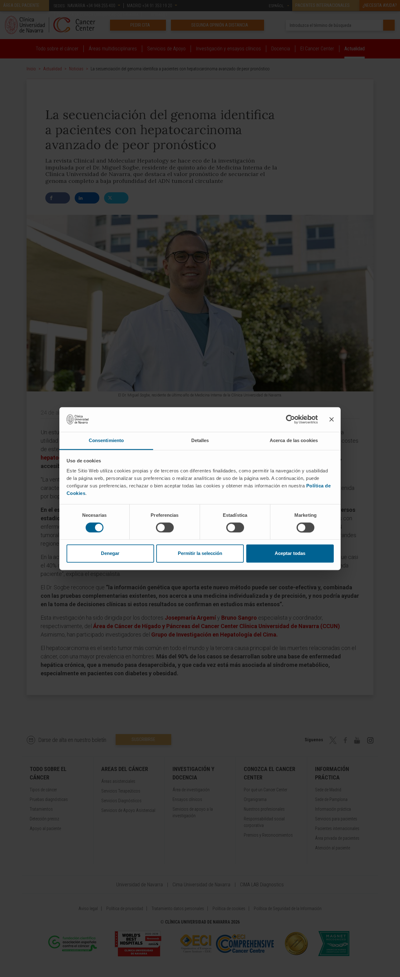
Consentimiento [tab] (106, 440)
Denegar (110, 553)
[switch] (165, 527)
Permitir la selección (200, 553)
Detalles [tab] (200, 440)
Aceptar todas (290, 553)
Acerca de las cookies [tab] (294, 440)
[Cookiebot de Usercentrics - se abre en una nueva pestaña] (290, 419)
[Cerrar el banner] (331, 419)
